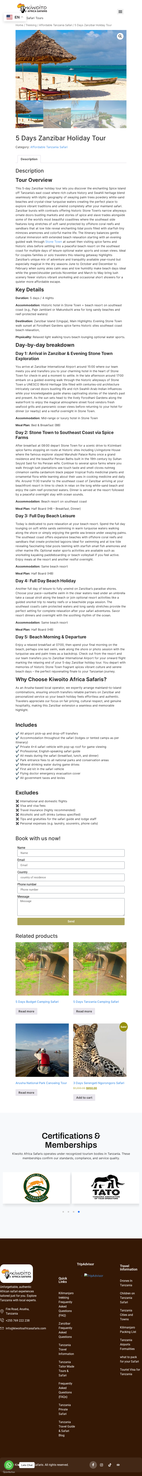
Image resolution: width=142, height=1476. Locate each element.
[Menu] (120, 11)
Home (19, 25)
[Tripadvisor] (118, 1465)
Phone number (26, 884)
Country (22, 872)
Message (23, 896)
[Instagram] (101, 1465)
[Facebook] (93, 1465)
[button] (120, 36)
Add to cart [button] (84, 1097)
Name (21, 847)
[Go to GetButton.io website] (9, 1472)
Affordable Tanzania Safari (55, 25)
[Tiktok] (110, 1465)
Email (21, 860)
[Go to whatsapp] (8, 1465)
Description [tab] (29, 159)
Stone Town (53, 241)
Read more (26, 1011)
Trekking (31, 25)
